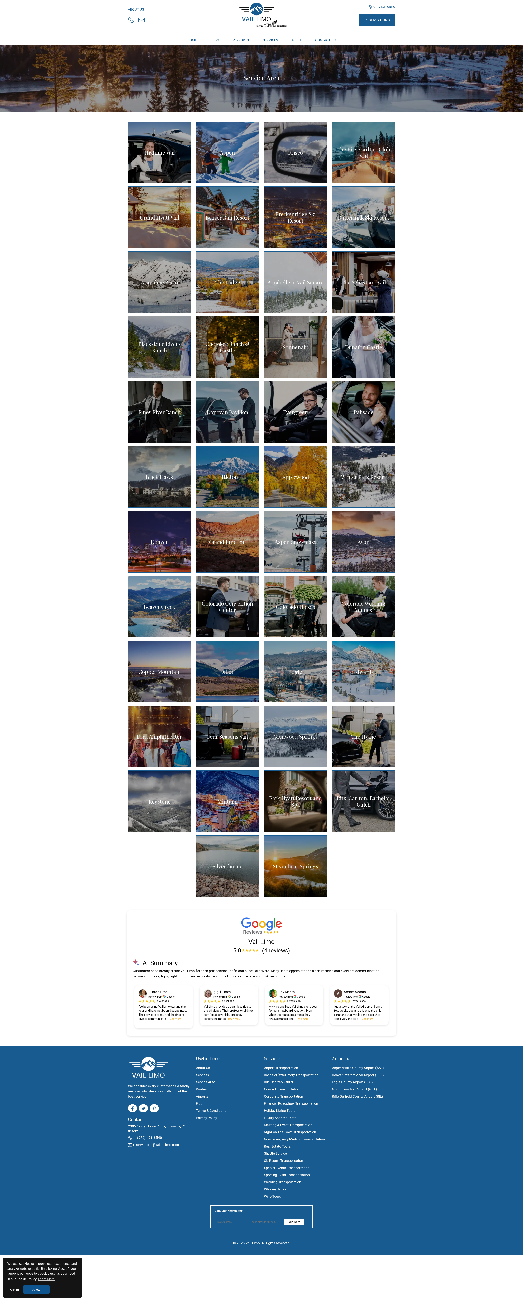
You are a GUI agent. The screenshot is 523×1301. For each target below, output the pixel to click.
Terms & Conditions (211, 1111)
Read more (175, 1019)
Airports (202, 1096)
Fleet (199, 1103)
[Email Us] (141, 20)
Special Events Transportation (287, 1168)
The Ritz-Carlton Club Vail (363, 152)
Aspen (227, 152)
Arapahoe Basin (159, 282)
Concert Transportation (282, 1089)
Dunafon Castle (363, 347)
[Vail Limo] (261, 15)
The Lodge (227, 282)
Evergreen (295, 412)
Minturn (227, 801)
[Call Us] (131, 20)
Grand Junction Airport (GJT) (354, 1089)
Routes (201, 1089)
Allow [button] (36, 1289)
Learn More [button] (46, 1279)
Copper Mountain (159, 671)
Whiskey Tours (275, 1189)
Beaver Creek (159, 606)
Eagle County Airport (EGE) (352, 1082)
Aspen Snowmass (295, 541)
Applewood (295, 477)
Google (171, 996)
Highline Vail (159, 152)
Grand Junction (227, 541)
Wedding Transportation (282, 1182)
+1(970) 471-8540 (147, 1138)
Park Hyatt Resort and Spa (295, 801)
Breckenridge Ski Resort (295, 217)
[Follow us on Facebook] (132, 1108)
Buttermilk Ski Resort (363, 217)
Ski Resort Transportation (283, 1161)
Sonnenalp (295, 347)
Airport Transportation (281, 1068)
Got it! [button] (14, 1289)
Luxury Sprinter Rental (280, 1118)
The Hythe (363, 736)
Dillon (227, 671)
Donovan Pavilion (227, 412)
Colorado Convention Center (227, 606)
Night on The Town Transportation (290, 1132)
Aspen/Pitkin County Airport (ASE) (358, 1068)
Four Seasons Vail (227, 736)
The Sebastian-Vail (363, 282)
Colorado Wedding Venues (364, 606)
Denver (159, 541)
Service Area (384, 7)
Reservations (377, 20)
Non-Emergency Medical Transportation (294, 1139)
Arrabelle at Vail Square (295, 282)
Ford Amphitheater (159, 736)
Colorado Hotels (295, 606)
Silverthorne (227, 866)
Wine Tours (272, 1196)
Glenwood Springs (296, 736)
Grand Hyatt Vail (159, 217)
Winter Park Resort (363, 477)
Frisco (295, 152)
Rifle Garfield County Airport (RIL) (357, 1096)
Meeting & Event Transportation (288, 1125)
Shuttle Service (275, 1153)
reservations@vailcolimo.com (155, 1145)
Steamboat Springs (295, 866)
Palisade (363, 412)
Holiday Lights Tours (279, 1111)
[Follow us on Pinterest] (154, 1108)
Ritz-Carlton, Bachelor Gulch (364, 801)
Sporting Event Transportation (287, 1175)
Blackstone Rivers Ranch (159, 347)
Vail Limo (253, 1243)
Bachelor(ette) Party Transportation (291, 1075)
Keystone (160, 801)
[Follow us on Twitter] (143, 1108)
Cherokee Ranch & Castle (228, 347)
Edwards (363, 671)
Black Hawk (159, 477)
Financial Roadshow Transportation (291, 1103)
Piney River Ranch (159, 412)
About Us (136, 9)
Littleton (227, 477)
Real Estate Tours (277, 1146)
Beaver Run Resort (227, 217)
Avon (364, 541)
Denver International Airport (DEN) (358, 1075)
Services (202, 1075)
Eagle (295, 671)
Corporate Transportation (283, 1096)
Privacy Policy (206, 1118)
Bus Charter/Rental (278, 1082)
